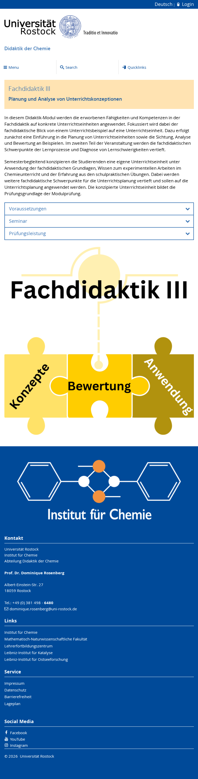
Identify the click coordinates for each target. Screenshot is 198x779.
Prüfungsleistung (27, 233)
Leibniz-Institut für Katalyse (28, 652)
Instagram (19, 745)
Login (187, 4)
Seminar (18, 221)
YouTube (17, 739)
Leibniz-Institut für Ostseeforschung (36, 659)
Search (71, 67)
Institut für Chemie (20, 632)
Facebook (18, 732)
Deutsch (164, 4)
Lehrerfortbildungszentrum (28, 645)
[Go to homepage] (61, 26)
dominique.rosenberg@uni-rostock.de (43, 608)
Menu (14, 67)
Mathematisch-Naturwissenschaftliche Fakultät (45, 638)
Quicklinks (137, 67)
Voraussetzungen (27, 209)
